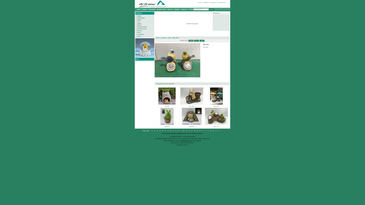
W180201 (167, 126)
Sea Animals (140, 34)
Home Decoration (142, 28)
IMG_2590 (191, 106)
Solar (169, 38)
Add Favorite (222, 2)
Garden (164, 38)
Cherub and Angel (142, 27)
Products (144, 9)
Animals (139, 23)
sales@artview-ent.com (173, 140)
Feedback (206, 2)
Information (152, 9)
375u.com (185, 145)
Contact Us (214, 2)
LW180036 (192, 126)
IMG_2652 (216, 106)
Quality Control (161, 9)
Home (200, 2)
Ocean (139, 32)
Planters (139, 25)
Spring (139, 36)
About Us (170, 9)
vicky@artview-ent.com (186, 140)
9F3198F (167, 106)
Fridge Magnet (141, 18)
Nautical (139, 30)
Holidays (139, 16)
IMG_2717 (216, 126)
